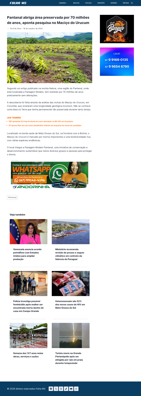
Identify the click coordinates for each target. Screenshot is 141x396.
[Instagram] (61, 389)
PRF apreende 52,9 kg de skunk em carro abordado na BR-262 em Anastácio (41, 121)
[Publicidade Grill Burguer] (117, 42)
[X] (56, 389)
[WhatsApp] (76, 389)
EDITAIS (126, 3)
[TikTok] (66, 389)
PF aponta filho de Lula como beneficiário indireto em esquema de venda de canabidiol (45, 125)
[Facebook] (51, 389)
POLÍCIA (88, 3)
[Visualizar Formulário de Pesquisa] (132, 3)
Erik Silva (17, 28)
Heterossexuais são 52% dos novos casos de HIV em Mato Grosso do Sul (70, 304)
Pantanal (12, 197)
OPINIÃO (113, 3)
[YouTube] (71, 389)
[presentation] (28, 231)
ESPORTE (101, 3)
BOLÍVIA (76, 3)
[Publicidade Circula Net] (117, 75)
